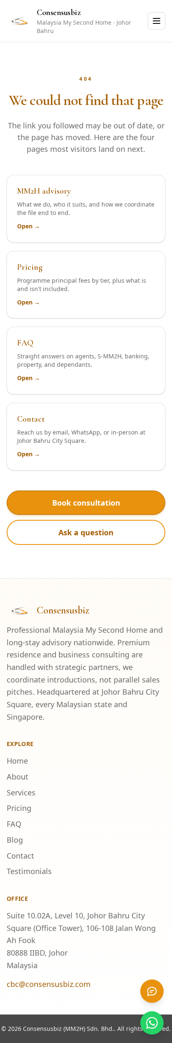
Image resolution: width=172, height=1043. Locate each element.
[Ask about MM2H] (152, 991)
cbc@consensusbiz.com (49, 984)
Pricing (19, 808)
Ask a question (86, 532)
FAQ (14, 824)
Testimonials (29, 871)
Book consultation (86, 503)
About (17, 777)
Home (17, 761)
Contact (20, 856)
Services (21, 792)
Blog (15, 840)
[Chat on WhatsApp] (152, 1023)
